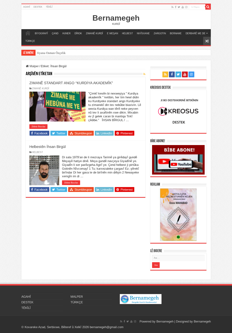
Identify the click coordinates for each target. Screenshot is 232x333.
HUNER (66, 33)
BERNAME (176, 33)
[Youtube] (182, 7)
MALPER (28, 33)
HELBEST (127, 33)
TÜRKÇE (30, 41)
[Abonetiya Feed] (144, 74)
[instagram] (186, 7)
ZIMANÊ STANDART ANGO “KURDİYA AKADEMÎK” (71, 83)
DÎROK (78, 33)
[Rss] (172, 7)
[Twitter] (179, 7)
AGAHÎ (26, 7)
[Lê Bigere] (208, 7)
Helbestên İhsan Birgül (47, 147)
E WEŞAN (112, 33)
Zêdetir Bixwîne (38, 126)
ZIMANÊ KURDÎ (94, 33)
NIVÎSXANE (143, 33)
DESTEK (38, 7)
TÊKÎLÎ (49, 7)
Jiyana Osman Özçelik (51, 53)
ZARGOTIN (160, 33)
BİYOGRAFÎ (41, 33)
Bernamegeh (116, 18)
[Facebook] (176, 7)
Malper (34, 66)
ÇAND (55, 33)
